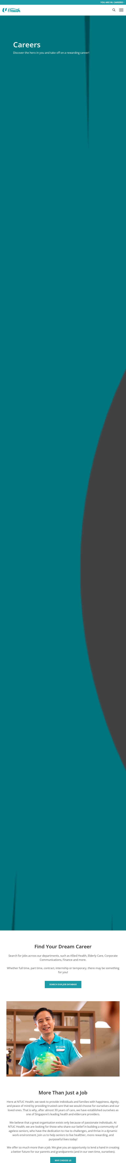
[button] (114, 10)
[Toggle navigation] (121, 10)
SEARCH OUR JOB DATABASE (63, 984)
